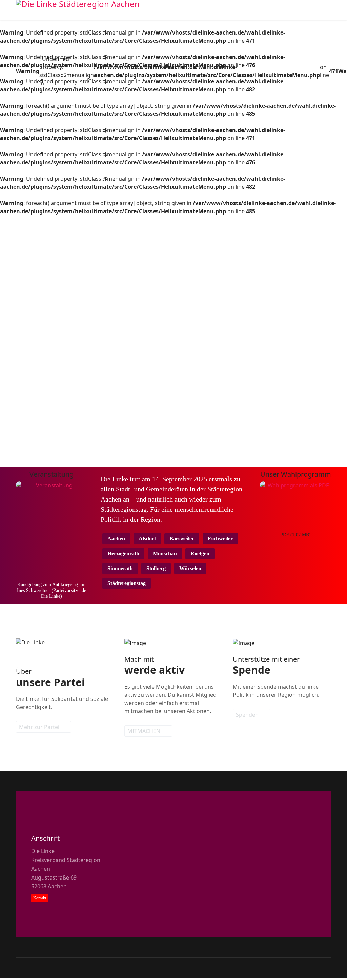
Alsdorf (147, 538)
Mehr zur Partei (40, 727)
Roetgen (199, 553)
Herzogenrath (123, 553)
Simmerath (120, 568)
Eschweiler (220, 538)
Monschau (165, 553)
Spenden (248, 714)
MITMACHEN (144, 731)
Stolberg (156, 568)
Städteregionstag (126, 583)
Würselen (190, 568)
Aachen (116, 538)
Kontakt (39, 898)
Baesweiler (181, 538)
